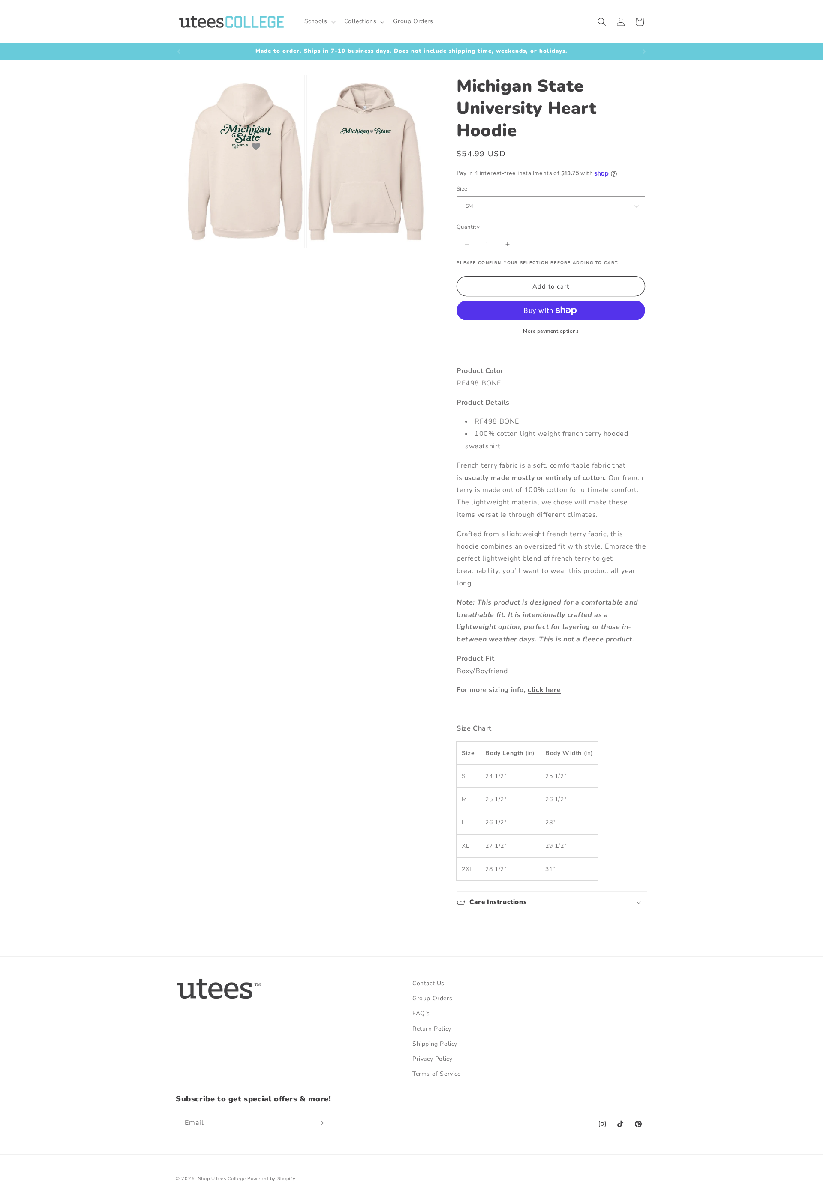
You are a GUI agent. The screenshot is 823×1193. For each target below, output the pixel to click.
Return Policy (431, 1029)
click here (544, 690)
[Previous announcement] (178, 51)
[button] (319, 21)
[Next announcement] (644, 51)
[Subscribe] (320, 1123)
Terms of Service (436, 1074)
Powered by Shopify (271, 1178)
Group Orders (432, 998)
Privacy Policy (432, 1059)
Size (462, 189)
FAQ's (421, 1013)
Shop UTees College (222, 1178)
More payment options (551, 331)
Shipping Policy (434, 1044)
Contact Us (428, 983)
